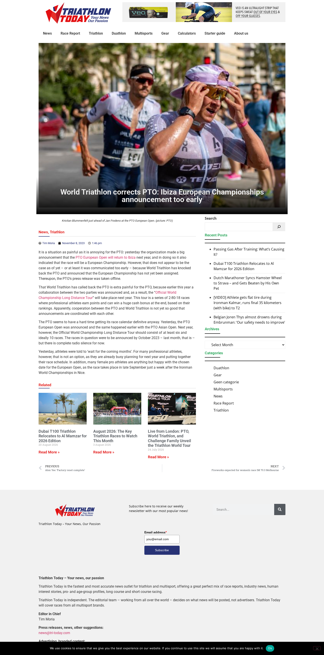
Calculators (187, 33)
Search (211, 218)
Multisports (144, 33)
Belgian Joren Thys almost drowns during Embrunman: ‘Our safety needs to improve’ (249, 320)
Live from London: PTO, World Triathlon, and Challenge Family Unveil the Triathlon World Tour (169, 438)
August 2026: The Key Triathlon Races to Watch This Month (115, 436)
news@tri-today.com (54, 633)
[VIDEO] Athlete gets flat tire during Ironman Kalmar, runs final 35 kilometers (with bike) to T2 (247, 302)
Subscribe (162, 550)
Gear (165, 33)
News (47, 33)
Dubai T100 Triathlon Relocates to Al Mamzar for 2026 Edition (63, 436)
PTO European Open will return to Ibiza (106, 257)
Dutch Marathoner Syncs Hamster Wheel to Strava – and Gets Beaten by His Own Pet (248, 283)
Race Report (70, 33)
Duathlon (119, 33)
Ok (270, 648)
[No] (317, 648)
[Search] (279, 226)
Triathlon (96, 33)
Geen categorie (226, 382)
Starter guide (215, 33)
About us (241, 33)
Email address (155, 532)
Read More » (49, 452)
